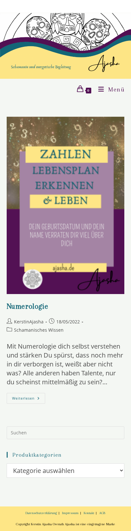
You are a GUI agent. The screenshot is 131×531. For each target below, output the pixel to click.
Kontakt (89, 513)
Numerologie (27, 306)
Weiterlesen (28, 398)
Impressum (70, 513)
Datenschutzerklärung (41, 513)
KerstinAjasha (29, 322)
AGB (102, 513)
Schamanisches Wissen (39, 330)
